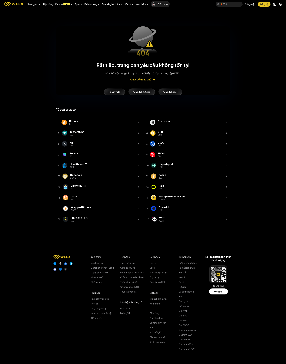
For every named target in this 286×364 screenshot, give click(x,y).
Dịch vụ (154, 292)
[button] (33, 4)
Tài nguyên (185, 256)
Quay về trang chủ (140, 79)
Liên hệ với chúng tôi (131, 302)
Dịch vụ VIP (125, 313)
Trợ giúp (95, 292)
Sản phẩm (155, 256)
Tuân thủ (125, 256)
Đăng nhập (250, 4)
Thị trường (48, 4)
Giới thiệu (96, 256)
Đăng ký (218, 291)
